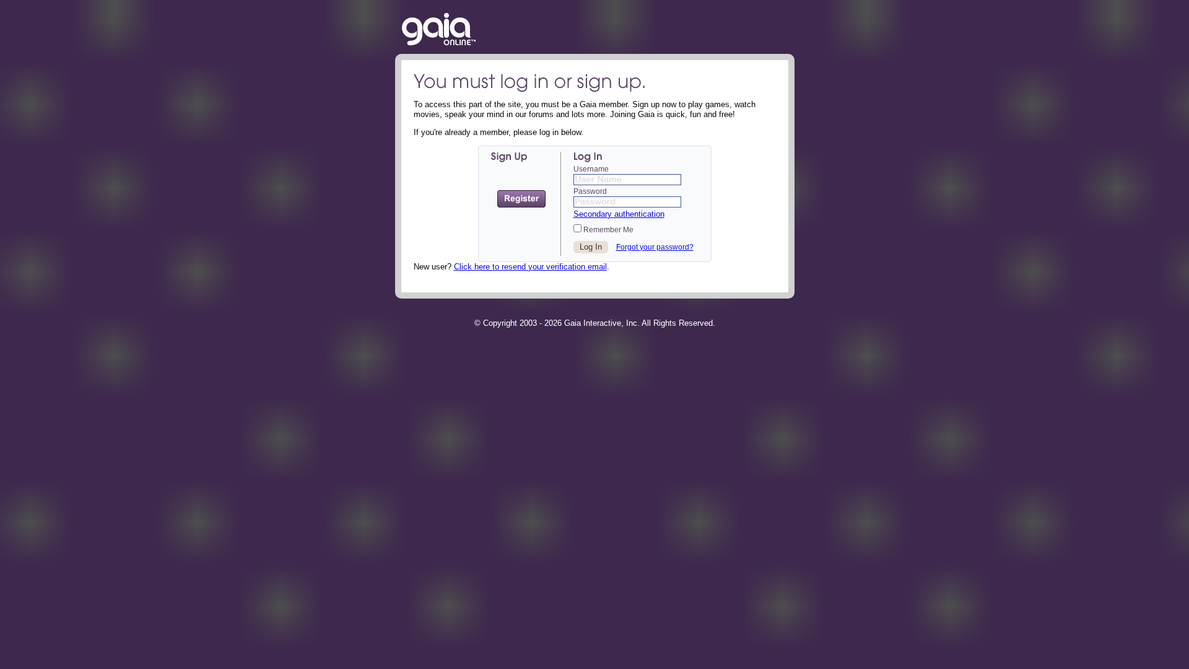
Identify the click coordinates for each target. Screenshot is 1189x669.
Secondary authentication (618, 214)
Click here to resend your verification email (530, 266)
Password (590, 191)
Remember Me (607, 229)
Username (591, 169)
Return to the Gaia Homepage (438, 30)
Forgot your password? (655, 247)
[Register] (521, 199)
